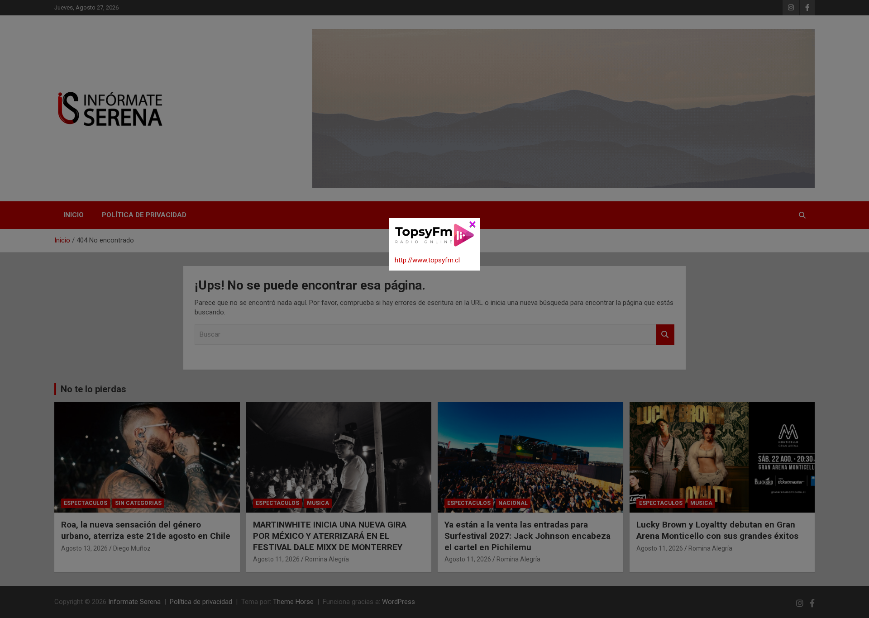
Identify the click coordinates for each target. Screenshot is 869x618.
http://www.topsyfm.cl (427, 260)
